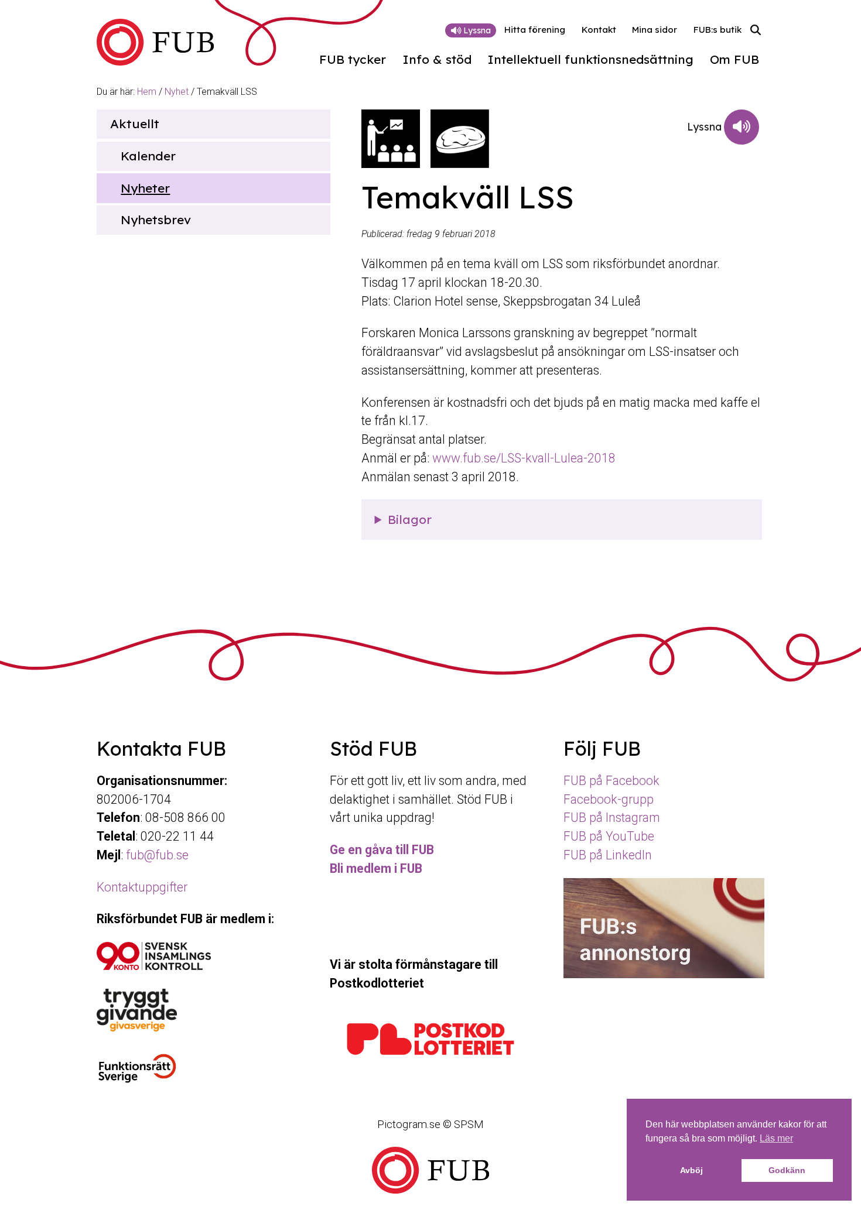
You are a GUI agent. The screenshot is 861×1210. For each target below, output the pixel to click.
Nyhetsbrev (156, 219)
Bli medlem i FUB (376, 868)
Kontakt (599, 29)
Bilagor (410, 519)
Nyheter (145, 188)
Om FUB (734, 59)
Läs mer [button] (776, 1138)
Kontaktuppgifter (142, 887)
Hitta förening (534, 29)
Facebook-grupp (608, 799)
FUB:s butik (717, 29)
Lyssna (476, 30)
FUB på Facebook (611, 780)
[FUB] (155, 42)
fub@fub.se (157, 855)
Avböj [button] (691, 1170)
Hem (146, 91)
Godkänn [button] (786, 1170)
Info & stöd (437, 59)
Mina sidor (654, 29)
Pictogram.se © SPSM (430, 1124)
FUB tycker (352, 59)
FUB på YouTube (608, 836)
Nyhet (177, 91)
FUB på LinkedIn (607, 855)
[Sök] (755, 30)
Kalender (148, 155)
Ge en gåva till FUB (382, 849)
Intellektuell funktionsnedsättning (590, 59)
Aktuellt (134, 123)
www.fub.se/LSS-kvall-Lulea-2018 (524, 458)
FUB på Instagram (611, 817)
